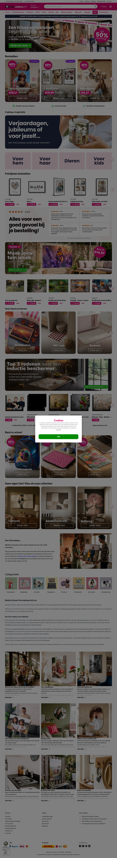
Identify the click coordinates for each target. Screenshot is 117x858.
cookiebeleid (44, 428)
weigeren (58, 429)
